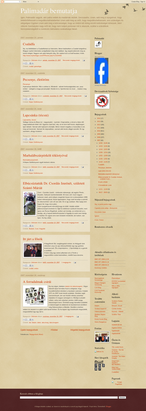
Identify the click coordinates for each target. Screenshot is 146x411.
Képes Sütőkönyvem (36, 102)
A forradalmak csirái (37, 281)
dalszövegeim (54, 322)
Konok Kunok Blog (101, 319)
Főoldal (54, 330)
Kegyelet (42, 229)
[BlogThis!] (26, 63)
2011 (99, 128)
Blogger (108, 406)
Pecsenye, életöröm (36, 79)
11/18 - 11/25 (103, 162)
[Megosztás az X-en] (28, 63)
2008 (99, 137)
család (31, 66)
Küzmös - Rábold (117, 311)
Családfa (29, 44)
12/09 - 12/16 (103, 152)
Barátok (31, 229)
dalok (39, 322)
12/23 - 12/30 (103, 146)
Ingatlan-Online (117, 328)
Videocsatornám (100, 311)
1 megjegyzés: (67, 262)
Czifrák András (116, 309)
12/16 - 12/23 (103, 149)
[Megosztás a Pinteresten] (32, 63)
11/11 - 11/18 (103, 189)
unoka (36, 268)
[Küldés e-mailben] (24, 63)
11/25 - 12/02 (103, 159)
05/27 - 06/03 (103, 192)
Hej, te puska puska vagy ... (104, 204)
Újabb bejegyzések (29, 330)
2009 (99, 134)
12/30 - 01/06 (103, 143)
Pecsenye (26, 84)
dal (30, 322)
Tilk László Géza (99, 57)
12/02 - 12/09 (103, 155)
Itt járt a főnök (33, 239)
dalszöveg (45, 322)
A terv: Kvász (99, 220)
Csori (36, 229)
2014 (99, 118)
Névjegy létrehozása (100, 85)
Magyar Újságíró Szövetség (100, 284)
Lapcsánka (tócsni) (36, 115)
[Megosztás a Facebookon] (30, 63)
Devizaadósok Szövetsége (99, 279)
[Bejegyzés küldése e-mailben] (83, 60)
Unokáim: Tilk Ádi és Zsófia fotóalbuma (118, 351)
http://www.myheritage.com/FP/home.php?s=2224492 (42, 55)
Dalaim (34, 322)
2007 (99, 140)
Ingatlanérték (116, 333)
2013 (99, 121)
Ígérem (97, 216)
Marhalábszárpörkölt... (31, 160)
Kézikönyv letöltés (101, 268)
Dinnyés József (117, 306)
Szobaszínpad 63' (100, 309)
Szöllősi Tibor (116, 314)
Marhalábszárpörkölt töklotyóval (45, 155)
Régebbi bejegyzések (80, 330)
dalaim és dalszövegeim (73, 286)
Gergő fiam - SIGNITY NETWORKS (116, 362)
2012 (99, 124)
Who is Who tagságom (116, 286)
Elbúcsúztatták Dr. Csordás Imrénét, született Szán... (110, 178)
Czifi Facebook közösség (100, 291)
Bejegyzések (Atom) (36, 334)
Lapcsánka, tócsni (29, 120)
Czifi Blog (98, 287)
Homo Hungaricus (100, 322)
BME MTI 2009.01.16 (102, 262)
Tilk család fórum (117, 347)
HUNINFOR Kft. (117, 325)
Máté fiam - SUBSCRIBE (116, 368)
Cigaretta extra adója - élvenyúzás (106, 208)
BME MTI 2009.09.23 (102, 265)
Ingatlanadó (115, 331)
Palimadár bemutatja (49, 10)
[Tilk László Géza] (101, 83)
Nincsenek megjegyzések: (72, 60)
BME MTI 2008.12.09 (102, 259)
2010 (99, 131)
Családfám (115, 372)
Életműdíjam (116, 278)
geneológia (37, 66)
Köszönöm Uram (100, 212)
